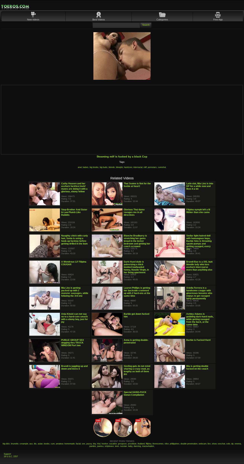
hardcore (128, 167)
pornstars (152, 167)
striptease (109, 446)
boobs (47, 443)
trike (167, 443)
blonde (112, 167)
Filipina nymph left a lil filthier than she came (198, 211)
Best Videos (98, 19)
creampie (24, 443)
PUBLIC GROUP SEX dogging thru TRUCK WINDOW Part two (72, 343)
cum (53, 443)
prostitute (132, 443)
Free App (218, 19)
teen (117, 446)
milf (145, 167)
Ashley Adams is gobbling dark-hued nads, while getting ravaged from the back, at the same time (200, 319)
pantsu (100, 446)
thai (98, 443)
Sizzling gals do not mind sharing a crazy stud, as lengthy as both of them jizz (137, 370)
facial (78, 443)
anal (80, 167)
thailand (141, 443)
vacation (113, 443)
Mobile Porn (15, 6)
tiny (94, 443)
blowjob (119, 167)
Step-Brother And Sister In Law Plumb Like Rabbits (74, 212)
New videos (33, 19)
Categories (162, 19)
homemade (69, 443)
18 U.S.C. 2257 (11, 456)
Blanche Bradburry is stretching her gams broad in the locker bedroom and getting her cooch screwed (137, 241)
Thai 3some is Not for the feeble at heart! (137, 185)
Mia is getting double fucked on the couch (197, 367)
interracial (137, 167)
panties (92, 446)
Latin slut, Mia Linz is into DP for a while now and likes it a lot (199, 186)
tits (35, 443)
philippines (174, 443)
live (209, 443)
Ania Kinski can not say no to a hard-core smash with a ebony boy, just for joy (74, 318)
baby (130, 446)
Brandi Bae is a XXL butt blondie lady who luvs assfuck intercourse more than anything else (199, 265)
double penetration (189, 443)
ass (31, 443)
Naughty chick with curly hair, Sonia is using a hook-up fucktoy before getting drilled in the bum (74, 239)
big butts (104, 167)
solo (228, 443)
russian (123, 446)
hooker (105, 443)
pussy (89, 443)
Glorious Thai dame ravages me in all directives (134, 212)
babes (85, 167)
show (214, 443)
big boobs (94, 167)
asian (40, 443)
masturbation (148, 446)
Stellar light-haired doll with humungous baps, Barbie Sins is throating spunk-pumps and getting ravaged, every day (199, 242)
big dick (6, 443)
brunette (14, 443)
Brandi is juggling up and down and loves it (74, 367)
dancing (137, 446)
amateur (59, 443)
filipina (148, 443)
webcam (202, 443)
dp (232, 443)
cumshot (162, 167)
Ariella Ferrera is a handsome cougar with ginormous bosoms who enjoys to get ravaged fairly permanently (199, 293)
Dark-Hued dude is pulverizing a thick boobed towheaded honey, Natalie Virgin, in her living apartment (136, 267)
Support (7, 454)
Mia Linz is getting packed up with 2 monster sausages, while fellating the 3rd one (74, 292)
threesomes (158, 443)
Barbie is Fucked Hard (198, 340)
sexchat (221, 443)
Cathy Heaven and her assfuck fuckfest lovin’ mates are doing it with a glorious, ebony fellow (74, 187)
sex (83, 443)
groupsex (122, 443)
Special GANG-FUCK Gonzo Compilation (135, 393)
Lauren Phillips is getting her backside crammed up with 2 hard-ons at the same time (137, 292)
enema (238, 443)
